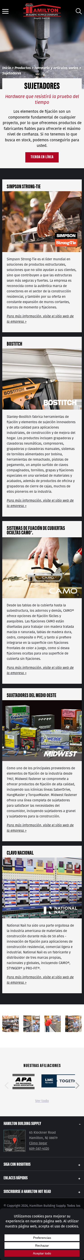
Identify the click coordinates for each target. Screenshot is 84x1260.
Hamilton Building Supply (22, 1123)
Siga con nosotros (17, 1164)
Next (77, 1085)
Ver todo (42, 1101)
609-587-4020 (39, 1149)
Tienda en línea (42, 156)
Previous (6, 1085)
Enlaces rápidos (16, 1177)
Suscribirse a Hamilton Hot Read (27, 1191)
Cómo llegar (38, 1143)
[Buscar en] (79, 11)
